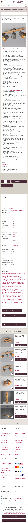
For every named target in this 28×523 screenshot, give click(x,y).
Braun (12, 203)
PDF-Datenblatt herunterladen (13, 310)
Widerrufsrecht (18, 498)
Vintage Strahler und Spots (11, 296)
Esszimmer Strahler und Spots (17, 283)
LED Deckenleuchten (6, 433)
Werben (3, 479)
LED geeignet (16, 232)
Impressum (17, 493)
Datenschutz (18, 496)
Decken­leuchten (15, 273)
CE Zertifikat (15, 245)
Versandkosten (18, 442)
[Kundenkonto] (14, 2)
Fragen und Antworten (20, 433)
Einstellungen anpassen (19, 513)
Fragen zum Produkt (14, 324)
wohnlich (21, 210)
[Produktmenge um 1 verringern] (2, 181)
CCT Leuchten (4, 440)
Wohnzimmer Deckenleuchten (18, 287)
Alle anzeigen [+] (14, 266)
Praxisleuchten (5, 299)
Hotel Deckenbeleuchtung (13, 90)
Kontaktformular (18, 500)
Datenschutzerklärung (8, 513)
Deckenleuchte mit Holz (10, 124)
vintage (17, 210)
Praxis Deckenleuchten (14, 299)
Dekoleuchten (5, 276)
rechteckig (11, 208)
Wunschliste (8, 185)
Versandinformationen (15, 315)
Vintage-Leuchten (9, 275)
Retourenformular (19, 440)
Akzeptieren (14, 516)
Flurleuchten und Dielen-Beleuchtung (10, 282)
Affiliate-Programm (5, 465)
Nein (14, 221)
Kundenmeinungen (19, 438)
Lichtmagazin (18, 447)
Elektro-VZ (3, 482)
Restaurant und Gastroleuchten (13, 280)
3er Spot (4, 280)
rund (14, 208)
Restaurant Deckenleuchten (8, 293)
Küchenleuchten (13, 277)
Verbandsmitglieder (5, 470)
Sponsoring (17, 451)
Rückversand (18, 449)
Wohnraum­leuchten (6, 273)
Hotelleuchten (17, 275)
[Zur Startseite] (1, 9)
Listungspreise (18, 445)
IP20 (14, 236)
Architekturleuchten (5, 435)
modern (10, 210)
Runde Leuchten (15, 300)
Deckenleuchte (6, 48)
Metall (10, 206)
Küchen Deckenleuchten (7, 285)
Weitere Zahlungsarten (20, 478)
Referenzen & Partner (6, 463)
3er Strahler (21, 54)
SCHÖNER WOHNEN (6, 454)
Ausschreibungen (5, 468)
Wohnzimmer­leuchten (11, 279)
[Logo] (3, 1)
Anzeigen (23, 306)
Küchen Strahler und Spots (20, 285)
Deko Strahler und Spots (15, 298)
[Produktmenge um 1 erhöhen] (8, 181)
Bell (9, 212)
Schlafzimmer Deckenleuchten (9, 286)
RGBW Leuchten (5, 445)
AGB (16, 491)
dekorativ (14, 210)
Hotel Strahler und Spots (15, 292)
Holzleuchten (12, 276)
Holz (12, 206)
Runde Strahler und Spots (16, 302)
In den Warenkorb (19, 181)
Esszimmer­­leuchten (21, 279)
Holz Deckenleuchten (10, 295)
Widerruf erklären (19, 503)
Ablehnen (14, 520)
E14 (14, 234)
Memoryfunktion (5, 442)
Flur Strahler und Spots (15, 290)
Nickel (10, 203)
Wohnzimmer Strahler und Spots (9, 289)
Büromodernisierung (19, 435)
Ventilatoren (4, 451)
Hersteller (3, 477)
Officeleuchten (4, 449)
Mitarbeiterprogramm (6, 475)
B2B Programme (5, 472)
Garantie (17, 454)
